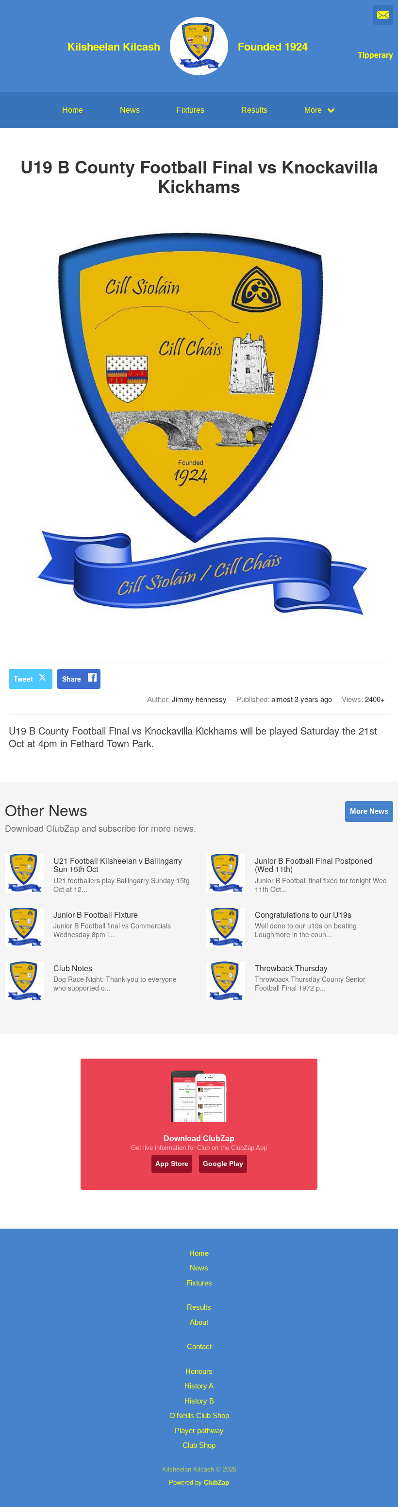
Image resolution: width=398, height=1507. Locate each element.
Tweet (23, 679)
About (199, 1322)
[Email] (383, 15)
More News (369, 811)
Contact (199, 1346)
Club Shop (199, 1445)
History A (199, 1386)
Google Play (223, 1163)
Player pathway (199, 1430)
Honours (199, 1371)
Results (254, 110)
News (130, 110)
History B (199, 1401)
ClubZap (216, 1482)
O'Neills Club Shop (199, 1415)
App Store (171, 1163)
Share (71, 679)
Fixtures (190, 110)
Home (72, 110)
